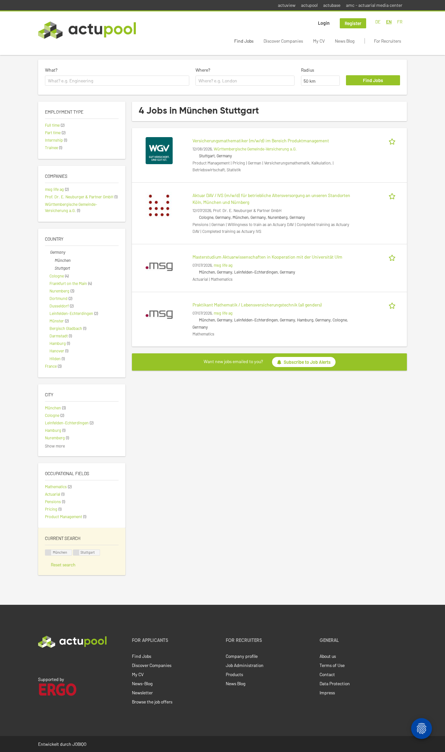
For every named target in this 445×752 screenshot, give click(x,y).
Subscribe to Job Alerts (307, 362)
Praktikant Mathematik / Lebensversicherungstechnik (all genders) (257, 304)
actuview (286, 5)
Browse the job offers (152, 701)
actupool (309, 5)
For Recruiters (387, 41)
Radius (307, 70)
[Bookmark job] (393, 140)
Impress (327, 692)
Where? (202, 70)
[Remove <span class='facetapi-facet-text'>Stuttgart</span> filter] (76, 552)
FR (399, 21)
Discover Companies (283, 41)
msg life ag (223, 265)
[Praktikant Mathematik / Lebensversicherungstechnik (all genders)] (159, 314)
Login (324, 23)
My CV (319, 41)
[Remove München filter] (52, 260)
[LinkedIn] (41, 661)
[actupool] (87, 30)
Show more (55, 445)
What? (51, 70)
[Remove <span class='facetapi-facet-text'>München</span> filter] (48, 552)
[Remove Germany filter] (47, 252)
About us (328, 656)
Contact (327, 674)
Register (353, 23)
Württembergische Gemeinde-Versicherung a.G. (255, 148)
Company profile (242, 656)
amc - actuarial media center (374, 5)
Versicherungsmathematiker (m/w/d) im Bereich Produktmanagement (261, 140)
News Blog (344, 41)
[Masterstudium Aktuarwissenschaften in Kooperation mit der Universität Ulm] (159, 266)
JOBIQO (79, 744)
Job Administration (245, 665)
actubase (331, 5)
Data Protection (335, 683)
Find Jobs (243, 41)
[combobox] (117, 81)
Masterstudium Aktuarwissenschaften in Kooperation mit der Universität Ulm (267, 257)
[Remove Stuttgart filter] (52, 268)
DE (377, 21)
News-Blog (142, 683)
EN (389, 21)
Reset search (63, 564)
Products (234, 674)
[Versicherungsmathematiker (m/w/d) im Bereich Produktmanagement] (159, 150)
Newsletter (142, 692)
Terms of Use (332, 665)
